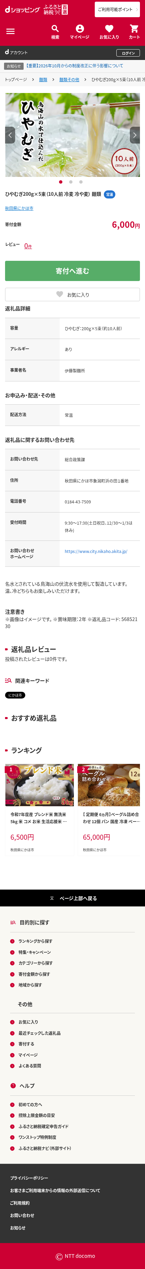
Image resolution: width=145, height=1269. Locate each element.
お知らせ (17, 1228)
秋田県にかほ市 (19, 208)
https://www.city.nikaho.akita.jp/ (96, 551)
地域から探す (30, 985)
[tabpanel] (72, 135)
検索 (55, 36)
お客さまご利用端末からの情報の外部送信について (55, 1190)
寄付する (26, 1044)
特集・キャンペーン (35, 952)
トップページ (16, 79)
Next (135, 135)
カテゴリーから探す (36, 963)
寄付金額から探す (34, 974)
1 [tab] (61, 182)
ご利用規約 (20, 1203)
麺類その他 (69, 79)
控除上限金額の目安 (37, 1115)
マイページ (79, 36)
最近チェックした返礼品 (40, 1033)
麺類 (43, 79)
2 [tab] (71, 182)
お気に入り (109, 36)
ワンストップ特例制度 (37, 1137)
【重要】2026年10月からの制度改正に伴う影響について (74, 65)
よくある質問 (30, 1066)
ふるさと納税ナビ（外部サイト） (45, 1148)
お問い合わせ (22, 1215)
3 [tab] (82, 182)
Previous (10, 135)
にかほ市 (15, 695)
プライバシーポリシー (29, 1178)
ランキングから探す (36, 941)
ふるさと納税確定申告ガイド (44, 1126)
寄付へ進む (72, 271)
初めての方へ (30, 1104)
